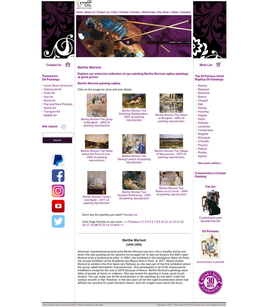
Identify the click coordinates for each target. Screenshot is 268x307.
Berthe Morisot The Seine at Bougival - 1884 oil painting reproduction (171, 118)
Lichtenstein (205, 130)
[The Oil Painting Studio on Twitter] (58, 226)
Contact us (130, 214)
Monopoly (204, 137)
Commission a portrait (210, 261)
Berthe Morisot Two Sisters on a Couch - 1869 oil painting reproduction (171, 191)
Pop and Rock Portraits (58, 104)
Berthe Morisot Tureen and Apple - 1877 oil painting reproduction (97, 199)
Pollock (202, 148)
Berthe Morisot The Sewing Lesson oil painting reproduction (134, 159)
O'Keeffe (203, 141)
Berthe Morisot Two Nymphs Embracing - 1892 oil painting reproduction (134, 195)
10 (162, 221)
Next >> (118, 224)
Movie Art (49, 100)
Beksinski (204, 93)
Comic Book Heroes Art (58, 85)
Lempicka (204, 126)
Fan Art (210, 186)
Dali (200, 104)
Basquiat (203, 89)
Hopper (202, 115)
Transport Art (52, 111)
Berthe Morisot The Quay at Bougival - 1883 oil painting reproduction (96, 122)
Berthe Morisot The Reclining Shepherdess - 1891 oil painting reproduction (134, 115)
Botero (202, 96)
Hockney (203, 111)
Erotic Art (49, 93)
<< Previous (132, 221)
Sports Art (50, 107)
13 (174, 221)
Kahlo (201, 119)
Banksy (202, 85)
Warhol (202, 156)
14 (178, 221)
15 (182, 221)
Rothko (202, 152)
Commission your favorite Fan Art (210, 219)
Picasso (203, 145)
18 (91, 224)
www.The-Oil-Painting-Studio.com (194, 305)
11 (166, 221)
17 (87, 224)
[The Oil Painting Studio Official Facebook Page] (58, 181)
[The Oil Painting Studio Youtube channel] (58, 211)
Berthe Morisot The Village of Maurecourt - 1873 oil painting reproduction (171, 154)
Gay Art (48, 96)
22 (107, 224)
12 (170, 221)
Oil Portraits (210, 231)
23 (111, 224)
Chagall (203, 100)
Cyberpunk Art (52, 89)
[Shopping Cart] (219, 66)
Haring (202, 107)
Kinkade (203, 122)
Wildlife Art (50, 115)
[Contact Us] (67, 66)
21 (103, 224)
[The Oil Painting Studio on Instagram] (58, 196)
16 (84, 224)
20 (99, 224)
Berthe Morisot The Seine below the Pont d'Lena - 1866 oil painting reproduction (97, 155)
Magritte (203, 133)
